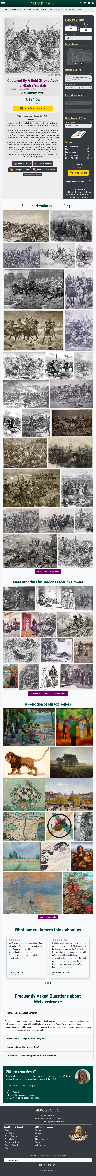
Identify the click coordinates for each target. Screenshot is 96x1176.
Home (4, 9)
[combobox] (78, 38)
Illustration (22, 9)
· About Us (7, 1148)
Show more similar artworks (48, 571)
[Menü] (3, 3)
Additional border (70, 35)
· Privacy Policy (9, 1139)
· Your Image (39, 1130)
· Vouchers (38, 1142)
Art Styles (13, 9)
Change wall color (21, 169)
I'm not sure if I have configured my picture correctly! (31, 1055)
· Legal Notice (9, 1133)
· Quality (37, 1136)
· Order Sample (40, 1145)
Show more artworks (48, 917)
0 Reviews (37, 175)
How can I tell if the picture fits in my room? (27, 1038)
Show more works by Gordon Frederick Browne (48, 693)
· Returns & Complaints (12, 1145)
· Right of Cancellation (11, 1142)
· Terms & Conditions (11, 1136)
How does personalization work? (22, 1012)
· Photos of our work (41, 1139)
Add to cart (80, 172)
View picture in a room (45, 169)
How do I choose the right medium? (23, 1047)
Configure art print (34, 108)
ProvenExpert (21, 972)
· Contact (7, 1130)
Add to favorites (45, 164)
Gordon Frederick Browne (37, 9)
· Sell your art (39, 1133)
